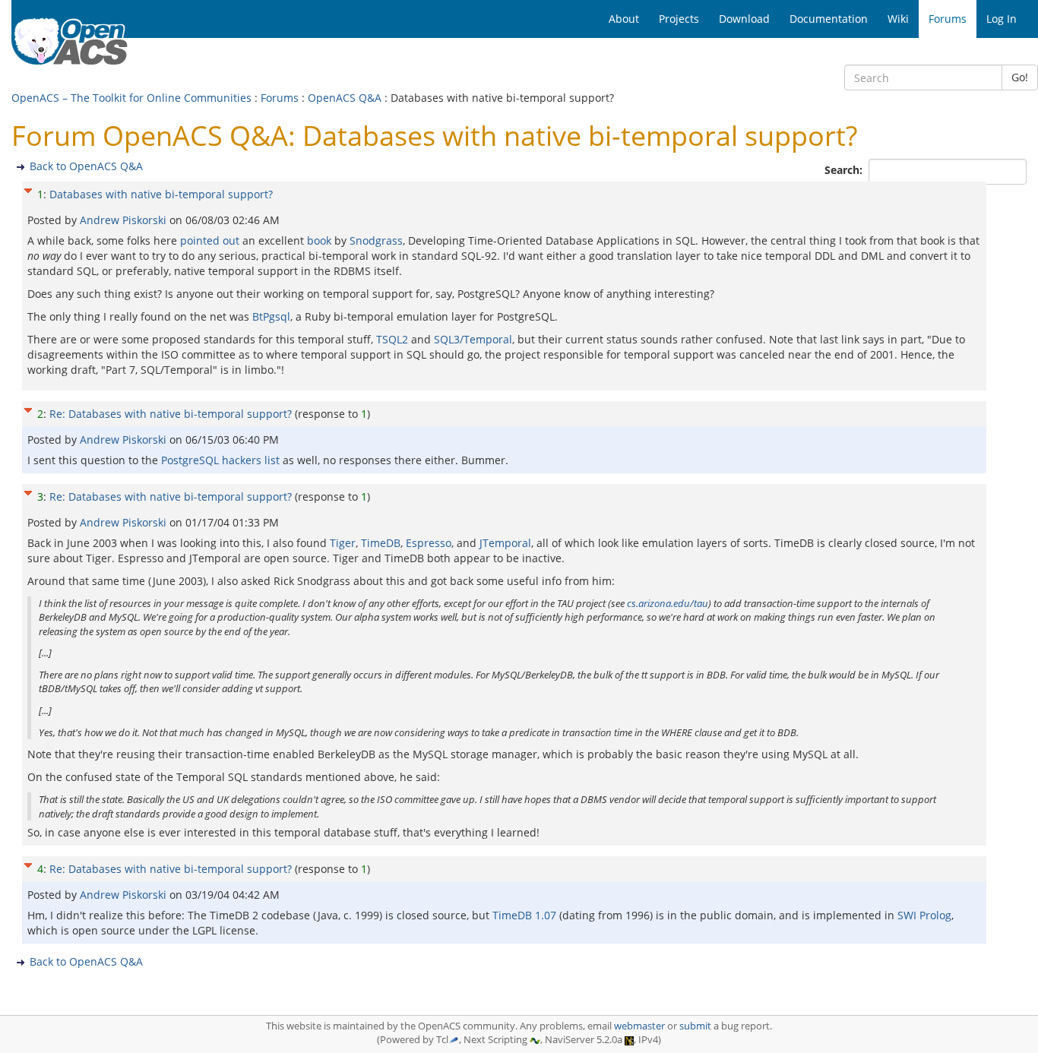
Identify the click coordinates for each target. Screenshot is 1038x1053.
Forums (280, 97)
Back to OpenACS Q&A (86, 166)
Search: (845, 170)
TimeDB (380, 543)
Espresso (428, 543)
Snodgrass (376, 240)
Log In (1001, 18)
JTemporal (505, 543)
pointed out (209, 240)
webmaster (639, 1026)
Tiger (343, 543)
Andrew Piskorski (124, 220)
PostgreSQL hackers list (220, 460)
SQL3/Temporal (473, 339)
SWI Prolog (924, 915)
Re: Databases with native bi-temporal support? (170, 413)
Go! (1019, 77)
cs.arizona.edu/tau (667, 603)
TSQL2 (392, 339)
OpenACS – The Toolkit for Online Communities (131, 97)
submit (695, 1026)
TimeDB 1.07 (524, 915)
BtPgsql (271, 316)
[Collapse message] (28, 188)
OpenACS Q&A (344, 97)
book (319, 240)
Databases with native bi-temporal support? (161, 194)
